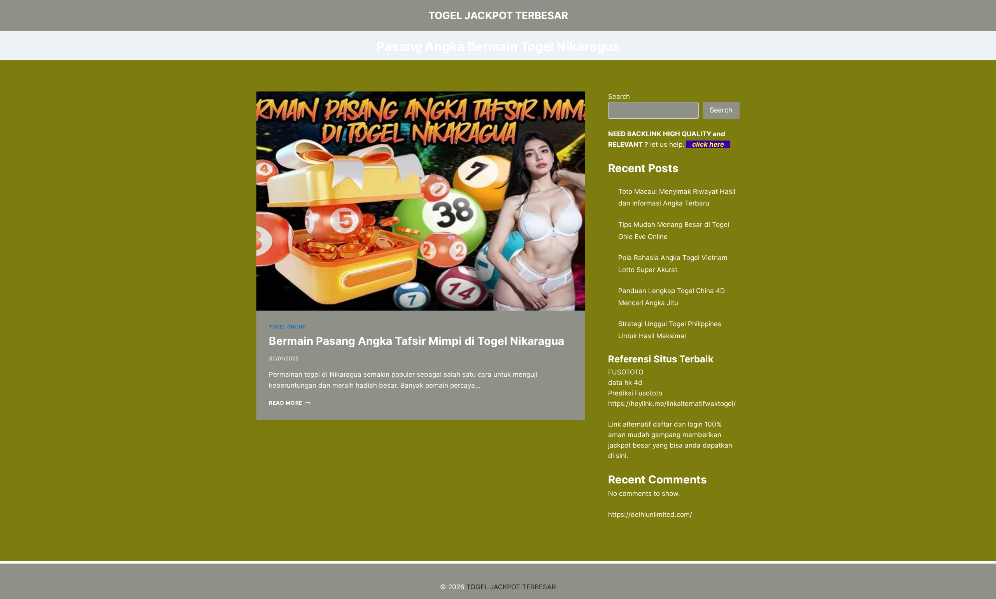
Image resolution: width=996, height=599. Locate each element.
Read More (289, 403)
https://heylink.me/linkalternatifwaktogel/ (672, 404)
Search (619, 96)
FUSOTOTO (626, 372)
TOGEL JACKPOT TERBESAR (511, 587)
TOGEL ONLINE (287, 327)
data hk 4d (625, 382)
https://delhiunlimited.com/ (650, 514)
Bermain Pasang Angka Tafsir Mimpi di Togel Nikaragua (416, 341)
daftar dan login (678, 424)
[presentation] (420, 201)
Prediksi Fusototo (635, 393)
